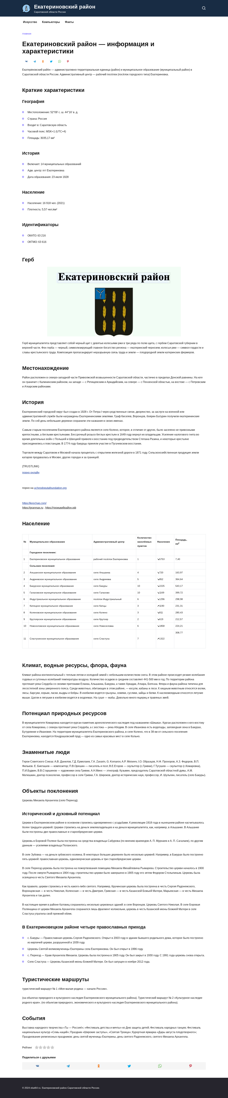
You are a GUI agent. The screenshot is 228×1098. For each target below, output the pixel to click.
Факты (69, 22)
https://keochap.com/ (34, 503)
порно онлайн (30, 472)
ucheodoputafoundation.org (50, 487)
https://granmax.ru (32, 507)
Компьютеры (51, 22)
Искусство (30, 22)
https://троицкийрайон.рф (60, 507)
